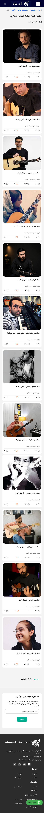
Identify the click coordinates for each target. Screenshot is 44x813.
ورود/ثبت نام (18, 777)
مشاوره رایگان (32, 802)
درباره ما (34, 774)
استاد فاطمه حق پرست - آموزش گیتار (27, 226)
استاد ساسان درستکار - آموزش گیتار (28, 120)
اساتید (35, 777)
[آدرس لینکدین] (29, 764)
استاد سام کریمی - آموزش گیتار (29, 66)
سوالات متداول (17, 786)
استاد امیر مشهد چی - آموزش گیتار (28, 440)
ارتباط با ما (34, 790)
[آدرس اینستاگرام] (19, 764)
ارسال (22, 719)
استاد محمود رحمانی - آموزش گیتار (28, 387)
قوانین (35, 786)
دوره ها (20, 774)
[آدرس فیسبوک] (14, 764)
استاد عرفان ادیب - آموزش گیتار (29, 280)
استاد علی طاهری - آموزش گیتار (29, 173)
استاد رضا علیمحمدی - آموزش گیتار (27, 493)
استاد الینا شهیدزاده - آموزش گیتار (28, 653)
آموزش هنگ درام (31, 807)
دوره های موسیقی (31, 799)
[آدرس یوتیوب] (24, 764)
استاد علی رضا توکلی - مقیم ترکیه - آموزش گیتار (23, 333)
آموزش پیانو (18, 803)
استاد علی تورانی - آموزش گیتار (29, 600)
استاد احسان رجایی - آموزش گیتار (28, 547)
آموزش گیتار (18, 799)
